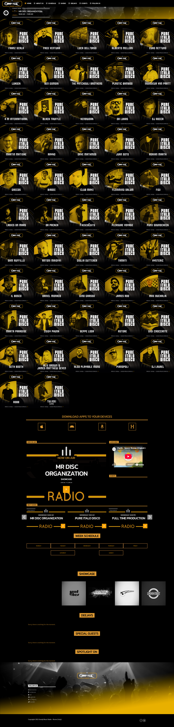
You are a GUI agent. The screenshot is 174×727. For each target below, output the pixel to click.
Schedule (52, 3)
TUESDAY (63, 546)
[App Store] (41, 426)
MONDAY (38, 546)
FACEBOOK (32, 692)
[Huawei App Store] (132, 426)
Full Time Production (128, 518)
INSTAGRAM (33, 690)
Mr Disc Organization (66, 470)
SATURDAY (63, 553)
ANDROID (32, 697)
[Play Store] (71, 426)
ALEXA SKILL (33, 699)
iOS (31, 695)
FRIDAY (135, 546)
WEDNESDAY (87, 546)
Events (84, 3)
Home (29, 3)
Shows (63, 3)
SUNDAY (111, 553)
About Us (39, 3)
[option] (45, 518)
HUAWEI (32, 702)
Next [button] (149, 518)
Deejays (74, 3)
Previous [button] (24, 518)
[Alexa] (102, 426)
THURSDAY (111, 546)
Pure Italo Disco (87, 518)
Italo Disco (31, 510)
